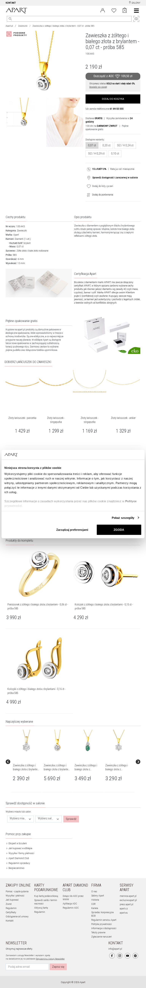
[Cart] (125, 10)
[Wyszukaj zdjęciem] (17, 34)
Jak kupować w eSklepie (20, 848)
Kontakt (9, 920)
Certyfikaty (11, 912)
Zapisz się (58, 966)
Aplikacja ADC (70, 903)
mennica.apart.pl (128, 896)
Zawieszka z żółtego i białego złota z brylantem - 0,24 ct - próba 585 (57, 769)
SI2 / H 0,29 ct (96, 153)
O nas (94, 891)
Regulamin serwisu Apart (103, 920)
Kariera (94, 908)
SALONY (135, 3)
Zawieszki (23, 26)
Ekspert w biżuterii (17, 843)
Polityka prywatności (101, 924)
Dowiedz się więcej (98, 87)
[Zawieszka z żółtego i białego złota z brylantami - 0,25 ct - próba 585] (118, 740)
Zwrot (9, 904)
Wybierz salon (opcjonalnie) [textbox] (46, 818)
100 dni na (101, 126)
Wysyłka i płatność (15, 895)
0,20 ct (106, 145)
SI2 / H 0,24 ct (125, 145)
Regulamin (11, 908)
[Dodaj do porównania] (87, 194)
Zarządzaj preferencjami (72, 529)
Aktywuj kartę (41, 908)
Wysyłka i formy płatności (21, 853)
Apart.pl (9, 26)
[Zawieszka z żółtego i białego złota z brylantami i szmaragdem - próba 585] (88, 740)
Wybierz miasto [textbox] (18, 818)
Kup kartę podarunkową (46, 896)
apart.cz (124, 908)
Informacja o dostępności (103, 928)
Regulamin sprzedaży (19, 863)
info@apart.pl (115, 949)
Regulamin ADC (71, 908)
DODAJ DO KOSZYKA (113, 99)
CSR (93, 904)
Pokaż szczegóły (123, 517)
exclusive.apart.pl (128, 900)
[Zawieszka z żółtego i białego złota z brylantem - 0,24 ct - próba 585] (57, 740)
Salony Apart (97, 895)
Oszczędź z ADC (113, 76)
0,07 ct (92, 145)
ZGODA (119, 529)
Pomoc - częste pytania (17, 891)
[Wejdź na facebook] (112, 956)
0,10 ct (115, 153)
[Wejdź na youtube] (127, 956)
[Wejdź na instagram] (120, 956)
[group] (26, 761)
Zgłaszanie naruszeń (101, 936)
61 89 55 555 (117, 109)
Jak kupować (12, 900)
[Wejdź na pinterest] (135, 956)
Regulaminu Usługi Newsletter (50, 959)
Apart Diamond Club (18, 858)
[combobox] (20, 819)
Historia (95, 900)
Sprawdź (71, 818)
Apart (16, 234)
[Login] (102, 10)
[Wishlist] (113, 10)
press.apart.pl (126, 904)
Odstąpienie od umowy (17, 916)
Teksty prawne (98, 932)
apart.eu (124, 912)
